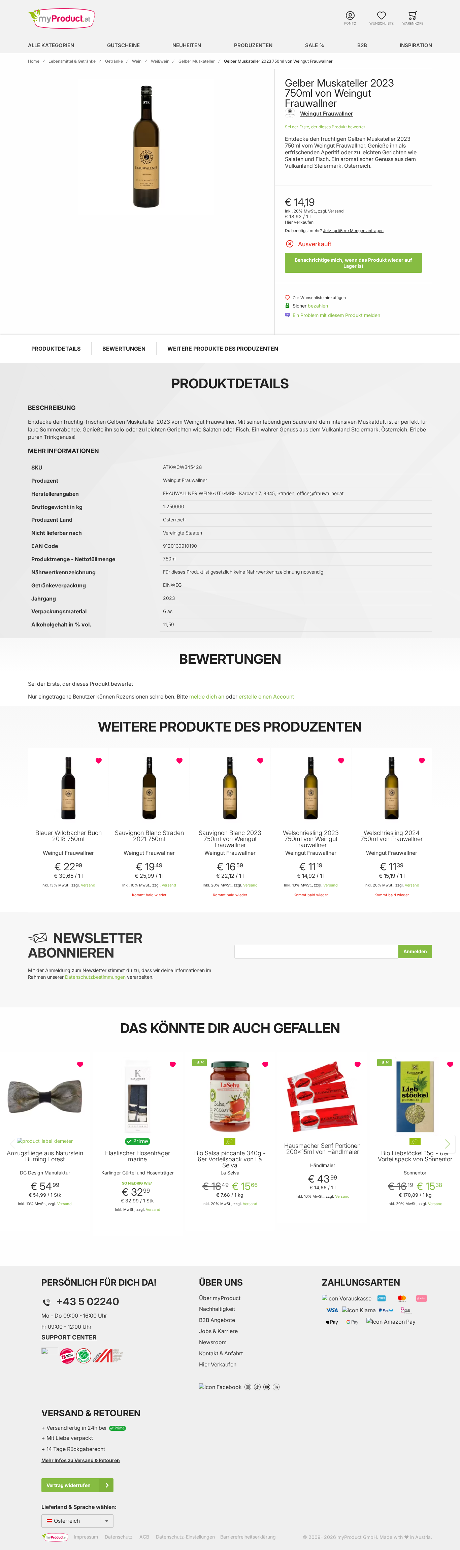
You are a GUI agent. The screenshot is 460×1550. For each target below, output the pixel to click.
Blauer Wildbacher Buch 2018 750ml (68, 836)
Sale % (314, 45)
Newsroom (213, 1342)
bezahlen (318, 306)
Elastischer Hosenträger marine (137, 1156)
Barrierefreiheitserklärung (248, 1537)
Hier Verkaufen (217, 1364)
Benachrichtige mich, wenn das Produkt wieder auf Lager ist (353, 263)
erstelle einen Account (266, 696)
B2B (362, 45)
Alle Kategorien (51, 45)
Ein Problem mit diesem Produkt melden (336, 315)
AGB (144, 1537)
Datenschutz (119, 1537)
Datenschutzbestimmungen (95, 977)
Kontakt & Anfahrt (221, 1353)
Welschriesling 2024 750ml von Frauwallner (392, 836)
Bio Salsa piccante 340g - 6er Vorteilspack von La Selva (230, 1159)
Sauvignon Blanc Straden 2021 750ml (149, 836)
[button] (99, 761)
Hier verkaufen (299, 222)
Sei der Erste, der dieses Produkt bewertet (325, 126)
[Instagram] (247, 1386)
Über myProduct (219, 1298)
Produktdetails (55, 348)
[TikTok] (257, 1386)
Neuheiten (186, 45)
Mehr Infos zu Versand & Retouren (80, 1460)
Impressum (86, 1537)
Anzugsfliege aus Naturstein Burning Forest (45, 1156)
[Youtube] (266, 1386)
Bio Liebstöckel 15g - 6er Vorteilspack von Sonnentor (415, 1156)
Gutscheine (123, 45)
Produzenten (253, 45)
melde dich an (206, 696)
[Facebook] (220, 1386)
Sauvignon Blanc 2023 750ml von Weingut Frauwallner (230, 839)
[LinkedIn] (276, 1386)
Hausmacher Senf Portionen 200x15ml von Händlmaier (322, 1149)
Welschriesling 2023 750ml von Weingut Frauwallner (311, 839)
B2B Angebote (217, 1320)
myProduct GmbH (357, 1537)
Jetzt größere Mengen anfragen (353, 230)
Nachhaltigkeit (217, 1308)
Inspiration (416, 45)
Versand (335, 211)
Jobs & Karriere (218, 1331)
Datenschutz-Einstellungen (185, 1537)
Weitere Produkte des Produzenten (222, 348)
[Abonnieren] (415, 951)
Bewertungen (123, 348)
